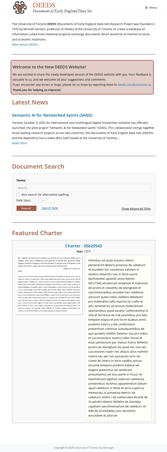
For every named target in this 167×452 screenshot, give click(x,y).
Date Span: (23, 200)
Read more (19, 143)
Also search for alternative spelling (45, 194)
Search (26, 208)
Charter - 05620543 (83, 246)
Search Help (50, 208)
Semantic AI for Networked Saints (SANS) (52, 115)
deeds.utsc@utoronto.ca (134, 85)
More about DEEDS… (26, 44)
